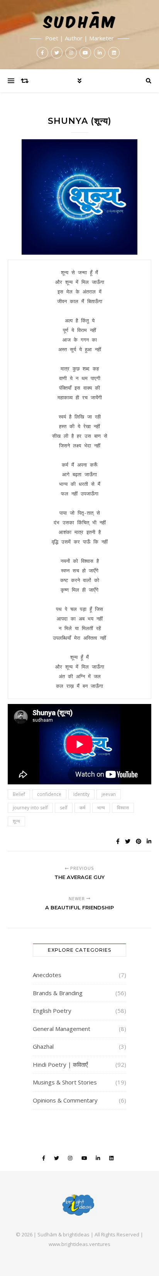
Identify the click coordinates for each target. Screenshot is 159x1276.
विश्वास (123, 807)
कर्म (82, 807)
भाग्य (101, 807)
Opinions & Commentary (65, 1100)
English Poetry (52, 1010)
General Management (61, 1028)
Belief (19, 794)
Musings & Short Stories (65, 1082)
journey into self (30, 807)
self (64, 807)
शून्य (16, 821)
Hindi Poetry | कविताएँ (60, 1064)
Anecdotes (47, 975)
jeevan (108, 794)
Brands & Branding (58, 993)
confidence (49, 794)
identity (81, 794)
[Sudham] (79, 34)
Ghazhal (43, 1046)
